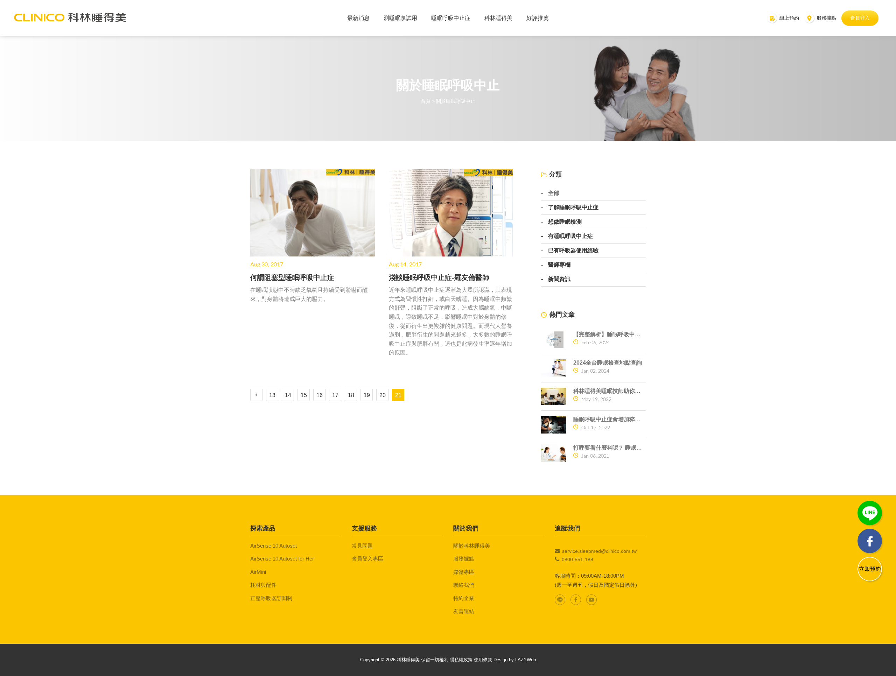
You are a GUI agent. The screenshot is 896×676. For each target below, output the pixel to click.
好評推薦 (537, 18)
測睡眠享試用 (400, 18)
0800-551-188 (577, 559)
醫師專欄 (559, 265)
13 (272, 395)
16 (319, 395)
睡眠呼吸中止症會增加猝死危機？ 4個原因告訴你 (609, 419)
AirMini (258, 572)
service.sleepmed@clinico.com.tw (599, 551)
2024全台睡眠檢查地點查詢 (607, 363)
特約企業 (463, 598)
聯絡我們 (463, 585)
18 (351, 395)
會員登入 (860, 18)
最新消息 (358, 18)
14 (288, 395)
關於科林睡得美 (471, 546)
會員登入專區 (367, 559)
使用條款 (483, 659)
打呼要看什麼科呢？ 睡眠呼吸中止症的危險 (609, 448)
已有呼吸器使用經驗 (573, 250)
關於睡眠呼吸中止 (455, 101)
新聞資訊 (559, 279)
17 (335, 395)
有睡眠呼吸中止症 (570, 236)
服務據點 (463, 559)
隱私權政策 (461, 659)
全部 (553, 193)
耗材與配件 (263, 585)
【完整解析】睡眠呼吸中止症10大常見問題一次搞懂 (609, 334)
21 (398, 395)
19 (367, 395)
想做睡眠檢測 (565, 222)
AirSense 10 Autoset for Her (282, 559)
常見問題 (362, 546)
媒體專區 (463, 572)
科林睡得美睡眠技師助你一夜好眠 (609, 391)
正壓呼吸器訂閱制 (271, 598)
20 (382, 395)
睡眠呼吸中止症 (450, 18)
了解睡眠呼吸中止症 (573, 207)
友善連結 (463, 611)
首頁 (425, 101)
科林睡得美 (498, 18)
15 (304, 395)
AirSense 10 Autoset (273, 546)
